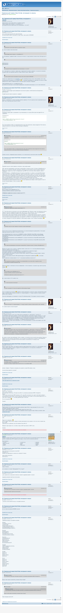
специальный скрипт (6, 411)
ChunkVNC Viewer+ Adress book (7, 37)
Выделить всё (6, 115)
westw (6, 161)
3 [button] (56, 16)
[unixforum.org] (14, 4)
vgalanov (4, 436)
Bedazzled (7, 488)
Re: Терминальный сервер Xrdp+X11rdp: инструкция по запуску (16, 19)
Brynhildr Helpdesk (5, 39)
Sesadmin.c (18, 78)
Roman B (6, 360)
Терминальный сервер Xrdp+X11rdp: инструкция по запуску (19, 13)
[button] (52, 16)
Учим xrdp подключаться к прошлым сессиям (10, 380)
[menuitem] (3, 8)
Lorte (6, 135)
